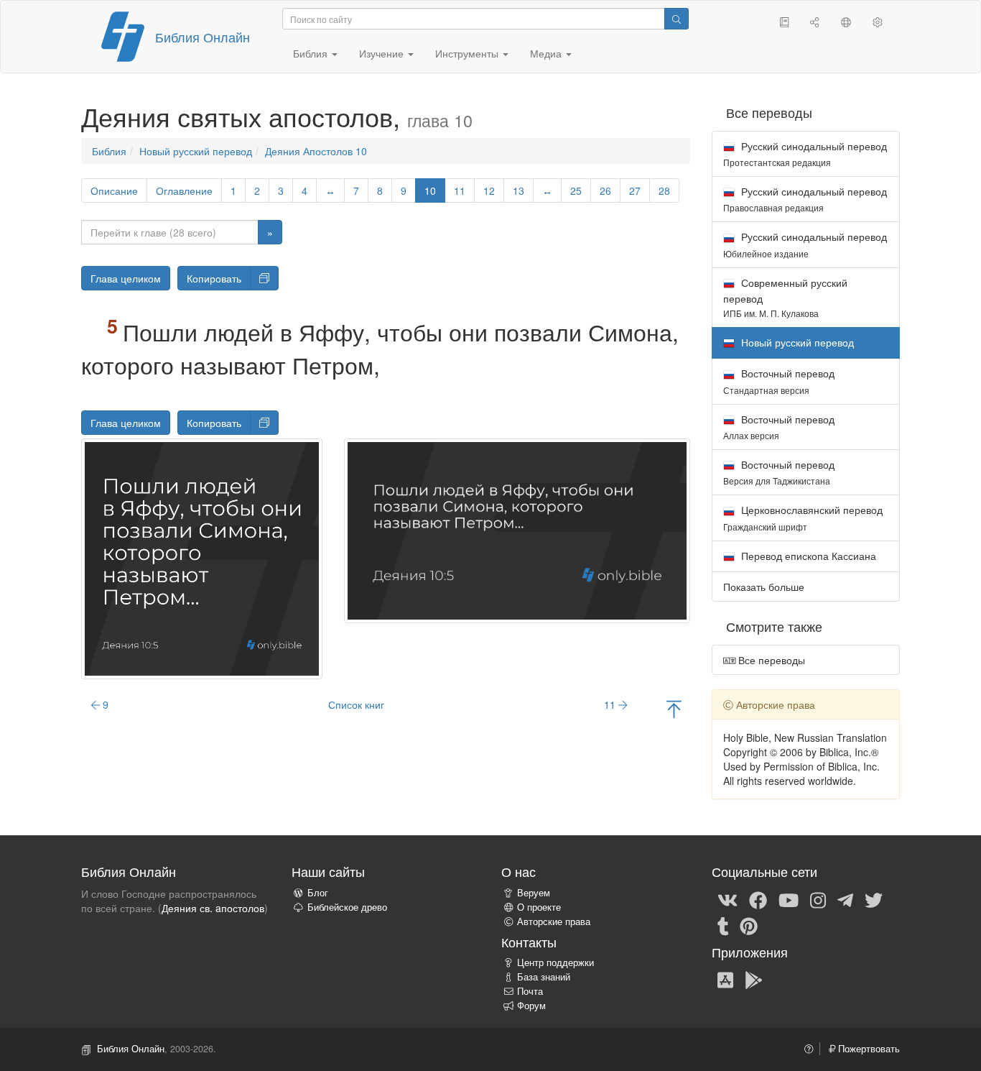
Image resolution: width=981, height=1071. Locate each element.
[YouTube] (788, 899)
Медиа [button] (547, 53)
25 (576, 190)
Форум (531, 1005)
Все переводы (770, 660)
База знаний (543, 976)
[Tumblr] (723, 925)
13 (518, 190)
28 (664, 190)
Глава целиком (125, 278)
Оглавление (184, 190)
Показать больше (763, 586)
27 (635, 190)
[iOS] (725, 979)
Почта (530, 991)
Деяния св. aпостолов (213, 908)
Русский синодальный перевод (805, 153)
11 (459, 190)
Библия (109, 151)
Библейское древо (347, 907)
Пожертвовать (867, 1048)
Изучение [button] (382, 53)
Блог (317, 892)
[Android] (754, 979)
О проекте (539, 907)
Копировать (214, 278)
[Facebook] (758, 899)
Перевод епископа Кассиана (807, 555)
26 (605, 190)
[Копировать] (264, 278)
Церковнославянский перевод (803, 517)
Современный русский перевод (785, 297)
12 (489, 190)
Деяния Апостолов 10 (316, 151)
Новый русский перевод (195, 151)
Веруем (533, 892)
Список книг (356, 704)
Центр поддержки (555, 962)
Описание (114, 190)
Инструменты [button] (468, 53)
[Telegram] (845, 899)
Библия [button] (311, 53)
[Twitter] (874, 899)
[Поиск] (676, 18)
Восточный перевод (778, 380)
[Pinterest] (749, 925)
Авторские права (553, 921)
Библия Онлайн (202, 36)
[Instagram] (818, 899)
